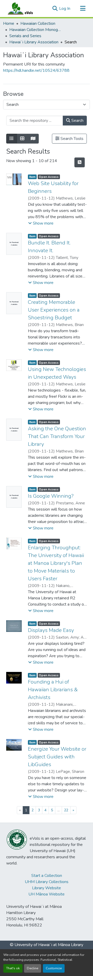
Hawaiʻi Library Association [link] (33, 42)
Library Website (46, 888)
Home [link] (8, 23)
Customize (54, 968)
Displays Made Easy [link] (51, 630)
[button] (25, 8)
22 (66, 810)
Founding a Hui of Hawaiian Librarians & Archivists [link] (53, 689)
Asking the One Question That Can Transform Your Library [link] (57, 436)
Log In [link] (64, 8)
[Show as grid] (22, 139)
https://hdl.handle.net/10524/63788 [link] (36, 70)
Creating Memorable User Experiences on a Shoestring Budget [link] (54, 310)
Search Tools (71, 138)
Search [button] (76, 120)
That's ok (13, 968)
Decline (32, 968)
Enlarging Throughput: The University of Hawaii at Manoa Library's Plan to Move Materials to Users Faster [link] (56, 563)
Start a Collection (46, 875)
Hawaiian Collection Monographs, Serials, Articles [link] (35, 30)
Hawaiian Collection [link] (37, 23)
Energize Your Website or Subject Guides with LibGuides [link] (57, 756)
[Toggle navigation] (82, 8)
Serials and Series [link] (25, 36)
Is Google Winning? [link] (51, 496)
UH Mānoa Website (46, 894)
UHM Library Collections (46, 882)
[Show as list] (11, 139)
